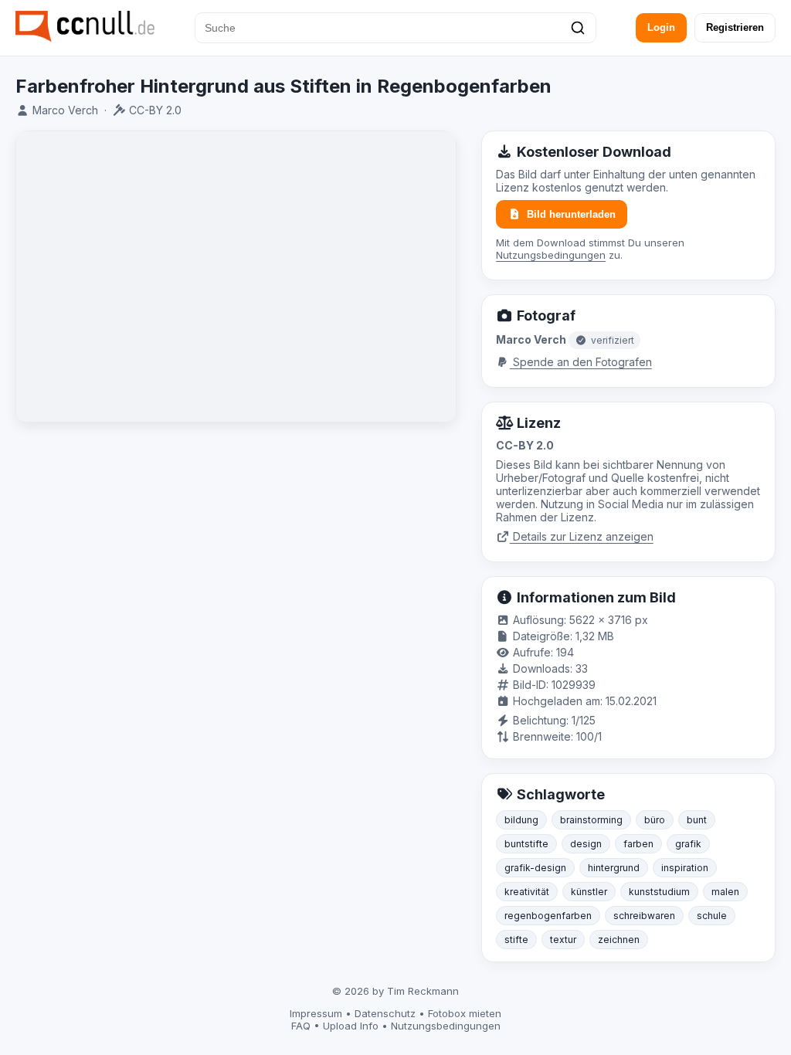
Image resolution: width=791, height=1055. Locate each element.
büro (654, 820)
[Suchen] (577, 27)
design (586, 844)
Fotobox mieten (464, 1013)
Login (661, 27)
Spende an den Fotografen (581, 361)
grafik (688, 844)
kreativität (526, 891)
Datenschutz (385, 1013)
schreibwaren (644, 915)
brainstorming (591, 820)
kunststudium (659, 891)
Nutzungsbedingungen (551, 255)
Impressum (316, 1013)
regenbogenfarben (548, 915)
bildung (521, 820)
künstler (589, 891)
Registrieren (735, 27)
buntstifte (526, 844)
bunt (697, 820)
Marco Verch (65, 110)
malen (725, 891)
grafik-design (535, 868)
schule (712, 915)
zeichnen (619, 939)
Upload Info (351, 1025)
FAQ (301, 1025)
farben (638, 844)
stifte (516, 939)
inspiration (684, 868)
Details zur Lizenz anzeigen (582, 536)
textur (563, 939)
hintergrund (614, 868)
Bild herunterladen (571, 214)
